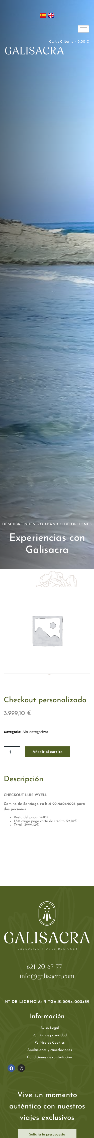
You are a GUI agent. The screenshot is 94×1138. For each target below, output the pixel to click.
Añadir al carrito (48, 751)
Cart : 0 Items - (69, 41)
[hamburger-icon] (83, 29)
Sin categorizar (35, 732)
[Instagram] (21, 1068)
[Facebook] (11, 1068)
